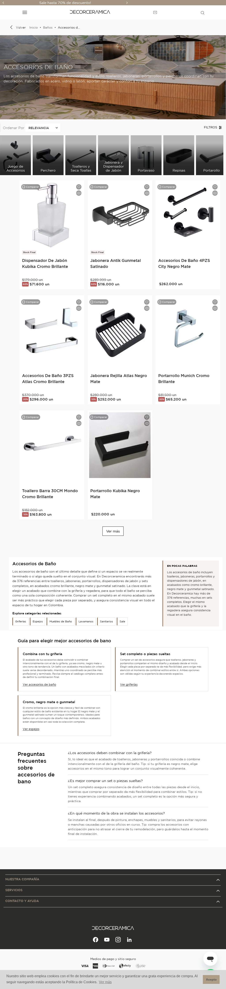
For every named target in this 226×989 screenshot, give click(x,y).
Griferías (20, 621)
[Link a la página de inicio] (33, 27)
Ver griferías (128, 684)
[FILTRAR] (215, 127)
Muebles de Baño (60, 621)
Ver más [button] (105, 982)
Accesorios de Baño (69, 27)
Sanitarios (106, 621)
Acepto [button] (211, 979)
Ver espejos (31, 729)
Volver (21, 27)
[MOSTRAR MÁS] (113, 531)
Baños (48, 27)
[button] (202, 12)
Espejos (38, 621)
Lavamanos (86, 621)
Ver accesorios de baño (39, 684)
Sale (122, 621)
